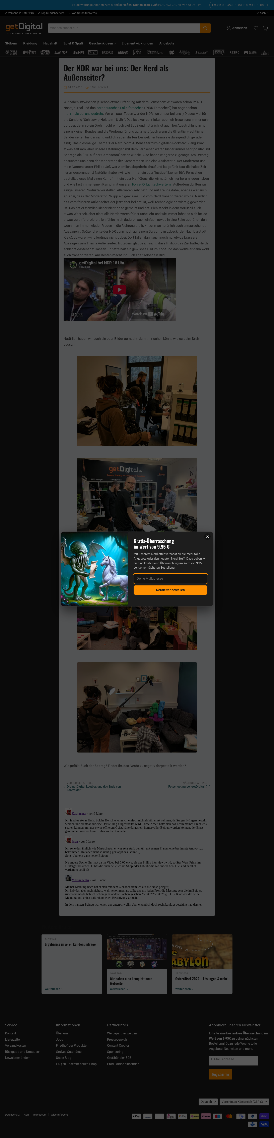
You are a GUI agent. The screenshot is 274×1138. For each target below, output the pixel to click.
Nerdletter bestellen (170, 590)
